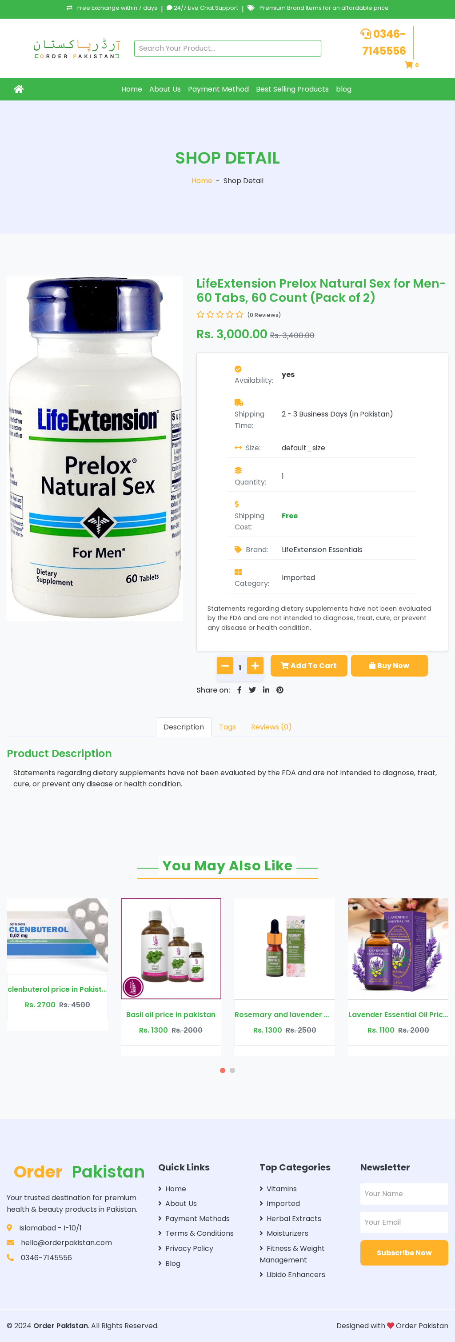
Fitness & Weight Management (292, 1254)
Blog (172, 1263)
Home (131, 89)
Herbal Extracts (294, 1219)
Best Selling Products (292, 89)
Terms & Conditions (199, 1233)
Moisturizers (287, 1233)
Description (184, 727)
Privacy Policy (189, 1248)
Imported (298, 578)
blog (343, 89)
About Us (165, 89)
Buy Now (393, 666)
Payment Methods (197, 1219)
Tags (227, 727)
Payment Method (218, 89)
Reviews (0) (271, 727)
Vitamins (282, 1189)
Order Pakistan (60, 1326)
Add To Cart (314, 666)
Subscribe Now (404, 1253)
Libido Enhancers (296, 1275)
